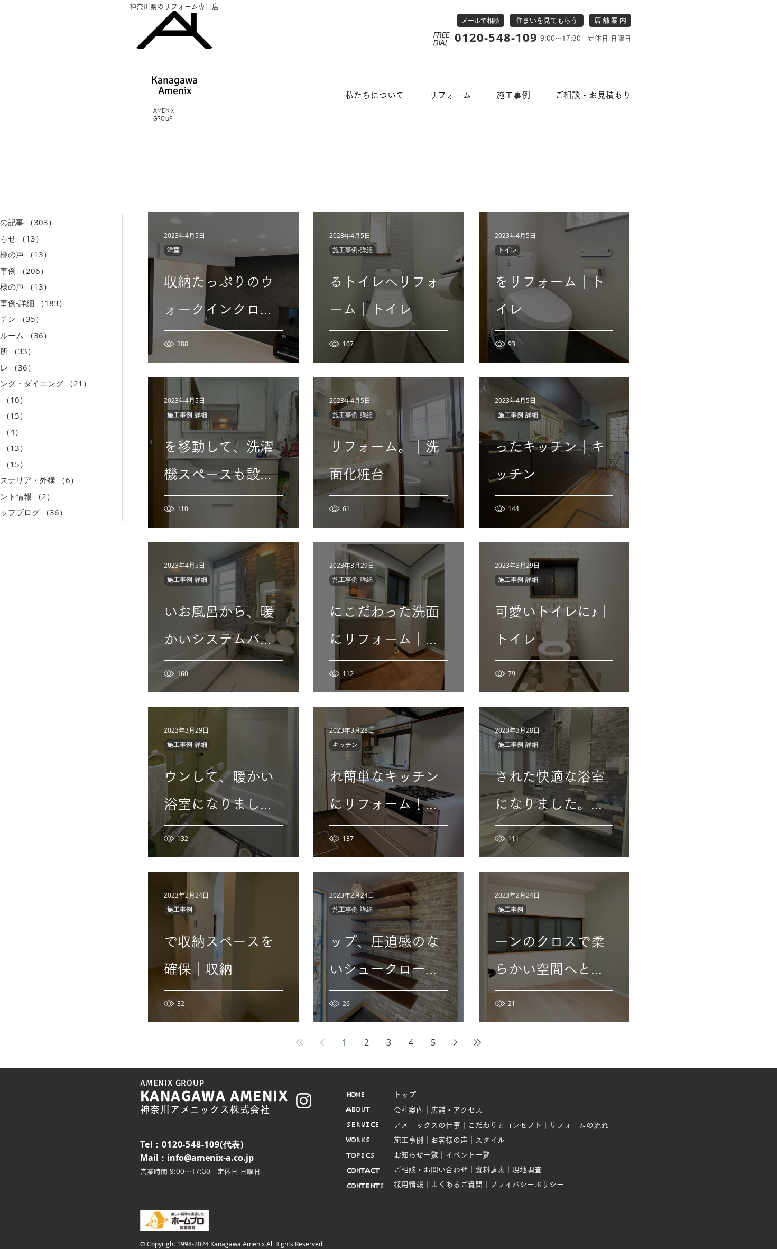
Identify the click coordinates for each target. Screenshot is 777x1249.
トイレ (507, 250)
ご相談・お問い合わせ (431, 1169)
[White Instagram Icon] (303, 1100)
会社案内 (408, 1110)
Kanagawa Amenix (237, 1243)
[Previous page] (321, 1042)
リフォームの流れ (578, 1125)
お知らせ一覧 (416, 1155)
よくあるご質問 (457, 1184)
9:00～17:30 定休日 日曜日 (584, 38)
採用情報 (408, 1184)
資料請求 (490, 1169)
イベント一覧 (468, 1155)
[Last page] (477, 1042)
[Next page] (455, 1042)
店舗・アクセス (457, 1110)
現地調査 (527, 1169)
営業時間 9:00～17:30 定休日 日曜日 (200, 1171)
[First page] (299, 1042)
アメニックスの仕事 (427, 1125)
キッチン (345, 744)
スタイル (490, 1140)
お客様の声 (449, 1140)
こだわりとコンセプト (505, 1125)
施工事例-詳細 (352, 250)
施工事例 (179, 909)
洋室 (173, 250)
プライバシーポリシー (527, 1184)
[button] (375, 96)
